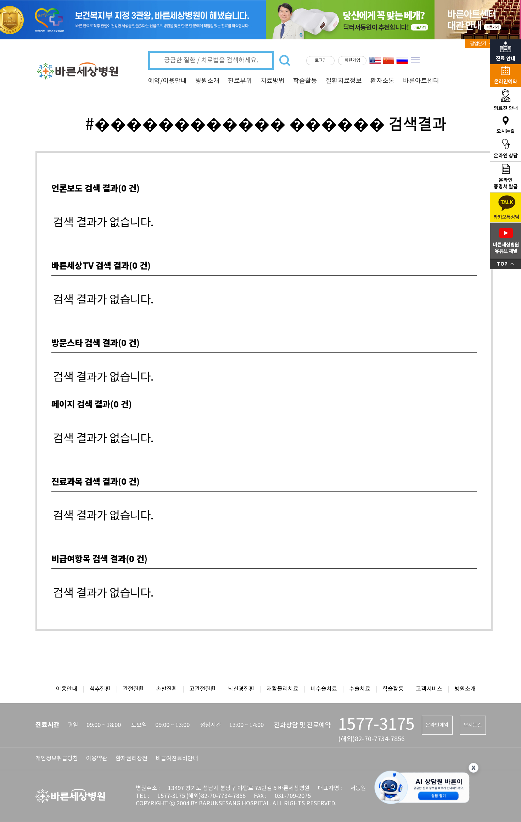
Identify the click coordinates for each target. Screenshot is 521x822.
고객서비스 (429, 689)
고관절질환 (202, 689)
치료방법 (272, 81)
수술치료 (359, 689)
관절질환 (133, 689)
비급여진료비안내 (177, 758)
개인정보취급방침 (56, 758)
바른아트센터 (421, 81)
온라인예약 (437, 725)
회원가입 (352, 60)
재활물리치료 (282, 689)
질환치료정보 (344, 81)
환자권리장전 (131, 758)
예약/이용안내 (167, 81)
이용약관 (96, 758)
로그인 (320, 60)
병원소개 (207, 81)
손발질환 (166, 689)
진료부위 (240, 81)
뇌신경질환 (241, 689)
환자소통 (382, 81)
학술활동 (305, 81)
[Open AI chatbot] (422, 788)
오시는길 (473, 725)
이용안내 (66, 689)
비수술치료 (323, 689)
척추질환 (100, 689)
